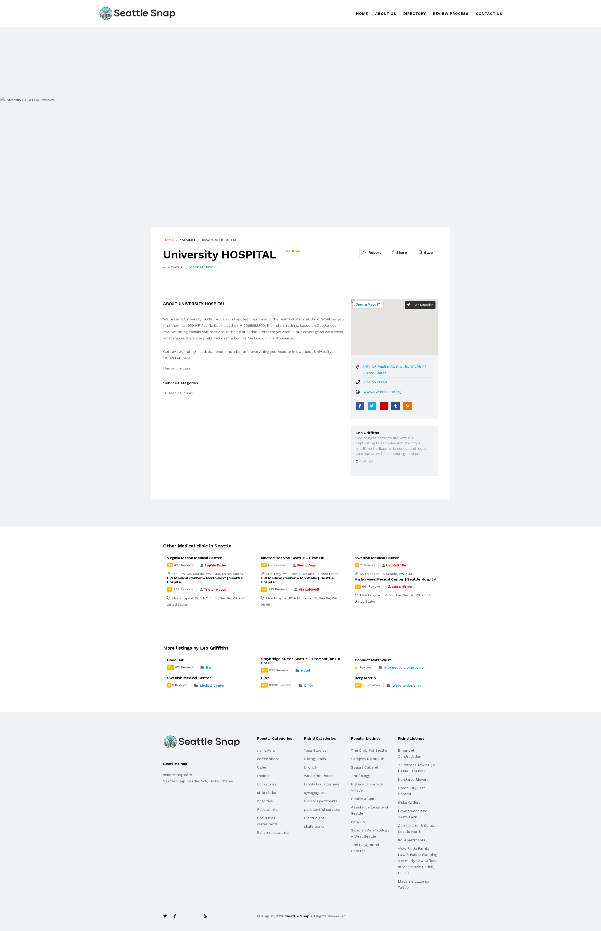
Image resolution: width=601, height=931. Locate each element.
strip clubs (266, 792)
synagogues (314, 792)
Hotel (305, 670)
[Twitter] (372, 406)
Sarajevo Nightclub (367, 759)
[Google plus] (384, 406)
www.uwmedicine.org (382, 391)
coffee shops (268, 759)
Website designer (407, 685)
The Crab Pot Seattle (369, 750)
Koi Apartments (411, 840)
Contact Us (489, 13)
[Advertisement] (141, 62)
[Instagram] (195, 916)
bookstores (266, 784)
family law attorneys (321, 784)
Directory (414, 13)
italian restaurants (273, 832)
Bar (208, 667)
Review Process (451, 13)
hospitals (187, 240)
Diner (308, 685)
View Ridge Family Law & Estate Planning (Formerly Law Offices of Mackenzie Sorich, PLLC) (417, 860)
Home (362, 13)
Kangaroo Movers (413, 779)
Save (428, 252)
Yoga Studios (315, 750)
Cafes (262, 767)
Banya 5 (358, 821)
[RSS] (407, 406)
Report (374, 252)
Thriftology (360, 775)
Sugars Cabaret (364, 767)
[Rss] (205, 916)
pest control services (322, 809)
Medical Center (212, 685)
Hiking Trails (315, 759)
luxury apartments (320, 801)
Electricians (314, 818)
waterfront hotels (319, 775)
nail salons (266, 750)
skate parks (314, 826)
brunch (310, 767)
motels (263, 775)
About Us (385, 13)
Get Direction (423, 305)
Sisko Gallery (409, 802)
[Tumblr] (395, 406)
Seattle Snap (297, 916)
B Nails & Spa (362, 798)
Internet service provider (404, 667)
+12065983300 (376, 382)
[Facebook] (360, 406)
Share (401, 252)
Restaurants (267, 809)
